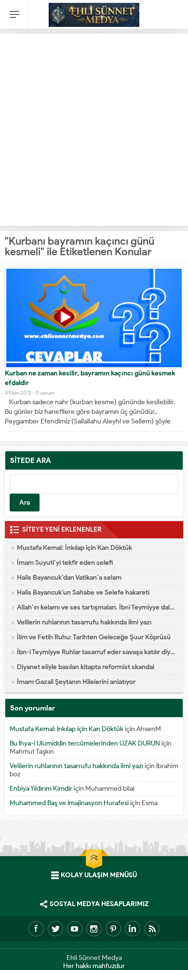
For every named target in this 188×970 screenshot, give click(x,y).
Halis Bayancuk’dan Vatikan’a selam (69, 577)
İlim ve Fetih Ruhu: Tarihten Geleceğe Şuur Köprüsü (94, 637)
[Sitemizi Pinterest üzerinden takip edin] (113, 928)
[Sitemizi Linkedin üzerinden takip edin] (132, 928)
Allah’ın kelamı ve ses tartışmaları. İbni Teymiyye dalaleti (96, 607)
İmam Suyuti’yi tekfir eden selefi (65, 563)
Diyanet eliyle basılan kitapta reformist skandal (85, 667)
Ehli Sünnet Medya (94, 958)
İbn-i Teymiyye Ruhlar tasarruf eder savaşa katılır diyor (96, 652)
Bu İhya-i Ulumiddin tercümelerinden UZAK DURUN (85, 743)
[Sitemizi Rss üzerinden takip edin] (152, 928)
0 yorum (45, 392)
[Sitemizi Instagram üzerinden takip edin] (94, 928)
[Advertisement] (94, 127)
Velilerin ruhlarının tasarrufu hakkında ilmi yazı (84, 622)
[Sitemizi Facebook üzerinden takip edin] (36, 928)
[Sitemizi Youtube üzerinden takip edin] (74, 928)
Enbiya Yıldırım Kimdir (41, 788)
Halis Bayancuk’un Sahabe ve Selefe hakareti (83, 592)
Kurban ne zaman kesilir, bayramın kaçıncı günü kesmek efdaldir (90, 378)
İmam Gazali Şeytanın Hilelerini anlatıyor (76, 682)
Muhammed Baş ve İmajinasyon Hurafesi (69, 803)
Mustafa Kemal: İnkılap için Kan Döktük (74, 548)
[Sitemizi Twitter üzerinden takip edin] (55, 928)
